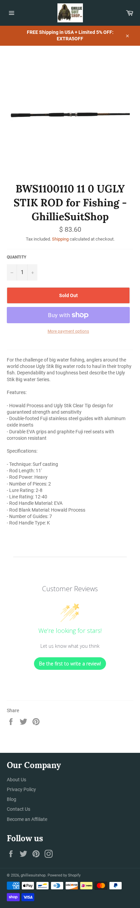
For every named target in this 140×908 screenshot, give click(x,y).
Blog (11, 799)
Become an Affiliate (27, 819)
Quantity (16, 257)
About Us (16, 779)
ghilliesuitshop (33, 875)
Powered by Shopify (64, 875)
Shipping (60, 239)
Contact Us (18, 809)
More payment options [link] (68, 331)
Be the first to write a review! (70, 663)
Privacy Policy (21, 789)
